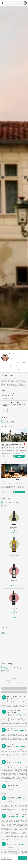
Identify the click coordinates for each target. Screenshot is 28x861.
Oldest (9, 667)
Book (19, 456)
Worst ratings (5, 670)
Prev (2, 176)
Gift (8, 456)
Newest (4, 667)
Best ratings (17, 667)
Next (25, 176)
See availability (22, 858)
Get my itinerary (5, 633)
